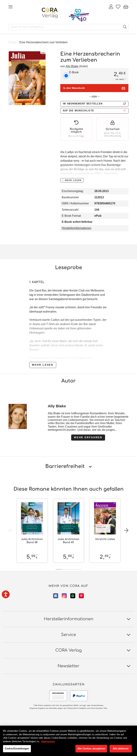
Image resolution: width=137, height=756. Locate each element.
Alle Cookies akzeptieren (91, 748)
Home (12, 42)
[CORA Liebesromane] (50, 13)
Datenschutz (48, 741)
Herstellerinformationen (76, 228)
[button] (94, 110)
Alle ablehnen (120, 748)
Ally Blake (72, 66)
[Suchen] (124, 27)
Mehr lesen (42, 364)
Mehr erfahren (88, 437)
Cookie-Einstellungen (17, 748)
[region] (68, 741)
